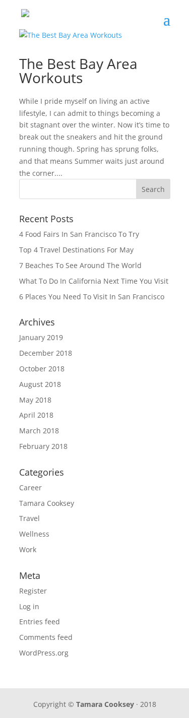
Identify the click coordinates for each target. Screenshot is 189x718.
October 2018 (42, 368)
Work (27, 549)
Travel (29, 518)
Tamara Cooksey (46, 503)
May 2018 (35, 400)
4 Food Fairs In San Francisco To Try (79, 234)
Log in (29, 606)
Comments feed (46, 637)
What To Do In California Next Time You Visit (93, 281)
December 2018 (45, 353)
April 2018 (36, 415)
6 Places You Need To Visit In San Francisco (91, 296)
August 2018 (40, 384)
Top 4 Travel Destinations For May (76, 249)
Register (33, 591)
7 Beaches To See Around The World (80, 265)
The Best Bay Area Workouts (78, 70)
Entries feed (39, 621)
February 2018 (43, 446)
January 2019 (41, 337)
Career (30, 487)
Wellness (34, 534)
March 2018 (39, 430)
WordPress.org (44, 653)
